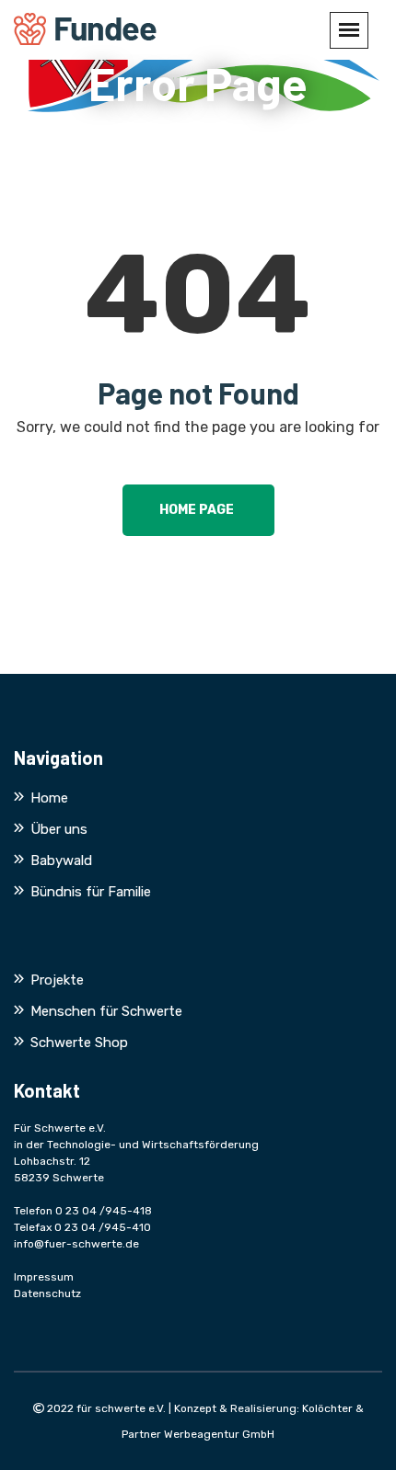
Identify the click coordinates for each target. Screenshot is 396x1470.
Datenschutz (47, 1293)
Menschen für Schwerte (106, 1011)
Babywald (61, 860)
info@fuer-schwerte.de (76, 1243)
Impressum (44, 1277)
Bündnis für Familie (90, 891)
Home (49, 798)
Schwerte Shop (79, 1042)
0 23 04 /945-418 (103, 1210)
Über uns (58, 829)
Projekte (57, 980)
